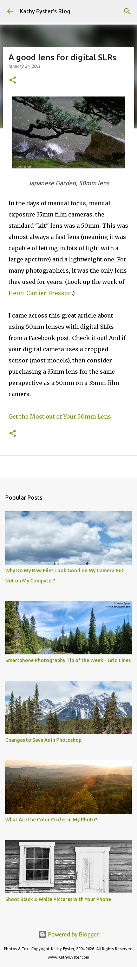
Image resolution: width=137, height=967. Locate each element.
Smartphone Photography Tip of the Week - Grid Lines (68, 660)
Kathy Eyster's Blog (45, 11)
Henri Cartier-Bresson (40, 292)
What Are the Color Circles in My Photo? (51, 819)
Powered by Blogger (73, 934)
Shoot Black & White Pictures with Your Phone (58, 899)
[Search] (127, 11)
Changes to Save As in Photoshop (43, 740)
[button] (12, 80)
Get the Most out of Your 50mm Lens (59, 416)
